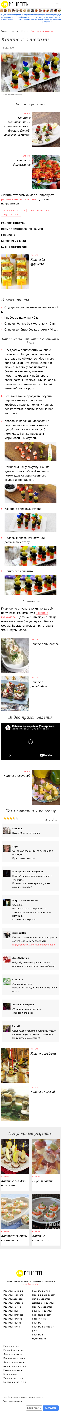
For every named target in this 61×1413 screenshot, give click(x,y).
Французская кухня (14, 1362)
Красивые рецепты (42, 1315)
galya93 (10, 48)
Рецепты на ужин (41, 1291)
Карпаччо (32, 15)
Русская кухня (11, 1346)
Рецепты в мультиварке (39, 1336)
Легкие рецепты (41, 1299)
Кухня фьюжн (10, 1374)
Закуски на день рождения (44, 18)
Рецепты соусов (12, 1323)
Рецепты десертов (13, 1299)
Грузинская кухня (13, 1370)
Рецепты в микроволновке (28, 17)
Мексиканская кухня (14, 1382)
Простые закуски (39, 210)
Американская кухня (15, 1366)
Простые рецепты (42, 1307)
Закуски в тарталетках (51, 17)
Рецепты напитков (13, 1315)
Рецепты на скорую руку (43, 1328)
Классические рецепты (40, 1321)
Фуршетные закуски (47, 16)
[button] (57, 3)
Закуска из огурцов (14, 210)
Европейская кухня (14, 1350)
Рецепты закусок (12, 1307)
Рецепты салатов (12, 1319)
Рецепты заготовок (13, 1303)
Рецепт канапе (11, 215)
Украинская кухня (13, 1378)
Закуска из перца (9, 17)
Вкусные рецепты (42, 1311)
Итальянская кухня (14, 1358)
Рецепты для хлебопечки (40, 17)
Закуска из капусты (55, 17)
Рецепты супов (11, 1326)
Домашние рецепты (43, 1303)
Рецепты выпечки (13, 1291)
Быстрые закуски (13, 16)
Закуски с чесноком (36, 17)
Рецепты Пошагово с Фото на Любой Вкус (30, 1273)
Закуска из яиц (20, 17)
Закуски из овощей (1, 17)
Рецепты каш (10, 1311)
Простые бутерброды (17, 16)
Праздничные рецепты (44, 1295)
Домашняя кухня (12, 1354)
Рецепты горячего (13, 1295)
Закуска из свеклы (24, 17)
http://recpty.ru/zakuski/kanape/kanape (33, 944)
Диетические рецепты (5, 16)
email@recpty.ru (30, 1284)
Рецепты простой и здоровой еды (15, 4)
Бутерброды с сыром (59, 17)
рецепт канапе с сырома (18, 199)
